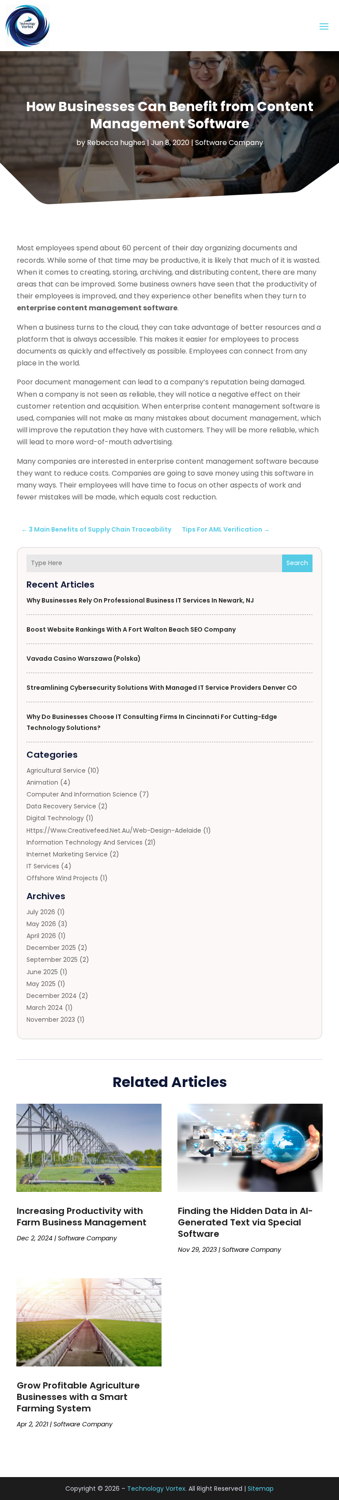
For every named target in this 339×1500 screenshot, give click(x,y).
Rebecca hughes (116, 143)
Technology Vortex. (157, 1488)
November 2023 (50, 1019)
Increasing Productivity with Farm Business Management (82, 1216)
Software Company (229, 143)
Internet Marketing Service (67, 854)
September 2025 (52, 959)
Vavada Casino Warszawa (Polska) (83, 658)
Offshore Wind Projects (62, 878)
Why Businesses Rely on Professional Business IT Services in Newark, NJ (140, 600)
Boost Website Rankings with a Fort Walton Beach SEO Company (131, 629)
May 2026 (41, 923)
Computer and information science (81, 794)
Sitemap (261, 1488)
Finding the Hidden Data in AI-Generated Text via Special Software (245, 1222)
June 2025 (42, 972)
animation (42, 782)
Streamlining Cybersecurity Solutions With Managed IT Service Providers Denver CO (161, 687)
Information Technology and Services (84, 842)
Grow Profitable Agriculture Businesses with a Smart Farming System (78, 1396)
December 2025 (51, 947)
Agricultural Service (56, 770)
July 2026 (40, 912)
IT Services (42, 866)
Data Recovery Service (61, 806)
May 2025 (41, 983)
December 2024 (51, 995)
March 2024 (44, 1007)
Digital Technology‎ (55, 818)
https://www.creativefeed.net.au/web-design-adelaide (113, 830)
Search (297, 562)
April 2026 (41, 935)
